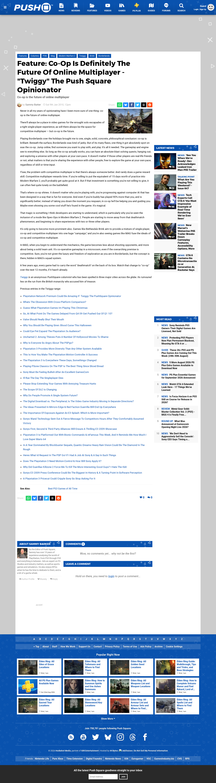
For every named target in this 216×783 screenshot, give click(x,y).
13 (172, 167)
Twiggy (24, 277)
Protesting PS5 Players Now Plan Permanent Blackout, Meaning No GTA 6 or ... (177, 340)
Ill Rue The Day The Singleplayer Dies (43, 377)
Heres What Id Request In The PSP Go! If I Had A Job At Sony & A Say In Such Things (69, 455)
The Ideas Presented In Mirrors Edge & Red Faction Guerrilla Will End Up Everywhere (69, 407)
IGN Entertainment (90, 750)
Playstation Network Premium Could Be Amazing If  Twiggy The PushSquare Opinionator (72, 296)
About (45, 646)
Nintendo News (113, 758)
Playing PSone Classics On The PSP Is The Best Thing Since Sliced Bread (63, 366)
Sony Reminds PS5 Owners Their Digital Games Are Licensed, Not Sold (178, 328)
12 (172, 188)
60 (172, 267)
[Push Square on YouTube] (83, 737)
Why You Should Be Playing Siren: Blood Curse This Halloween (57, 325)
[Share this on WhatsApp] (119, 104)
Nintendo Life (42, 758)
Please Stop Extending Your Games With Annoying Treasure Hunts (59, 383)
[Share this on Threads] (143, 104)
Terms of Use (130, 646)
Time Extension (74, 758)
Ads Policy (145, 646)
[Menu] (5, 7)
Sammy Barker (33, 104)
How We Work (68, 646)
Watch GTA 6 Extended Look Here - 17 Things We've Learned (177, 387)
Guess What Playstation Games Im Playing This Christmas (55, 307)
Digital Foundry (94, 758)
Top (37, 646)
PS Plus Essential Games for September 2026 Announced (178, 376)
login (111, 576)
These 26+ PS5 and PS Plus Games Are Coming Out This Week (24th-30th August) (179, 353)
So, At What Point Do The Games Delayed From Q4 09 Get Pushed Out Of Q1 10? (67, 313)
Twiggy (82, 56)
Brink (92, 56)
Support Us (84, 646)
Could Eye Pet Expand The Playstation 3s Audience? (52, 331)
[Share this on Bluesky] (125, 104)
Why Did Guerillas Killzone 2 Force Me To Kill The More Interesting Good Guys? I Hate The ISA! (75, 466)
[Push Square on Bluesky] (108, 737)
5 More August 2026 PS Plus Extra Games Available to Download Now (177, 365)
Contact (98, 646)
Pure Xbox (57, 758)
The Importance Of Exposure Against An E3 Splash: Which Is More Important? (66, 412)
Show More (107, 718)
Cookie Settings (174, 646)
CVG (179, 758)
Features (23, 56)
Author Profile (27, 579)
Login (196, 9)
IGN (126, 758)
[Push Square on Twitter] (95, 737)
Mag (53, 56)
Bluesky (43, 579)
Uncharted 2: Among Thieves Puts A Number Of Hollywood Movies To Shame (65, 336)
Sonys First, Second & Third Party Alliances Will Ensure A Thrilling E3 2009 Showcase (70, 428)
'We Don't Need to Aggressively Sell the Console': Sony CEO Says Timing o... (177, 436)
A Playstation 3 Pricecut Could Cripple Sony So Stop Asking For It (59, 478)
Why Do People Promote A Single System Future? (50, 395)
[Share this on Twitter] (137, 104)
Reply (55, 579)
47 (172, 237)
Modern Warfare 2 (67, 56)
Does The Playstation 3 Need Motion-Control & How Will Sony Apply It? (62, 461)
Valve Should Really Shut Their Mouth (43, 319)
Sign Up (203, 9)
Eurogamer (137, 758)
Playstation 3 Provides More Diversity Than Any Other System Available (62, 348)
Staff (54, 646)
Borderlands (104, 56)
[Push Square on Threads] (132, 737)
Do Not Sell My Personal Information (151, 750)
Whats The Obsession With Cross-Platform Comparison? (54, 301)
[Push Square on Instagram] (120, 737)
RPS (187, 758)
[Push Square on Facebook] (145, 737)
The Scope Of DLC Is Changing (40, 389)
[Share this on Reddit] (149, 104)
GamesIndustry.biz (164, 758)
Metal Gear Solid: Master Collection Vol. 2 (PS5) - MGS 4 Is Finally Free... (178, 411)
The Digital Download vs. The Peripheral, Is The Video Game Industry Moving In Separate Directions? (78, 401)
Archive (159, 646)
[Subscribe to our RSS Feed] (71, 737)
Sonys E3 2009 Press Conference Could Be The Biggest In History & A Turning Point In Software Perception (82, 472)
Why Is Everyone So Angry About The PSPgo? (48, 342)
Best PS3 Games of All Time (62, 488)
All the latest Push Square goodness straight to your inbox (108, 770)
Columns (35, 56)
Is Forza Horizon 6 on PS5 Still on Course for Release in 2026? (179, 399)
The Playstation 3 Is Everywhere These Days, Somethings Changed (60, 360)
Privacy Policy (112, 646)
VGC (148, 758)
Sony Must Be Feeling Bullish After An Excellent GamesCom (56, 372)
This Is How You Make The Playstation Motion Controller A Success (60, 354)
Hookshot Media (63, 750)
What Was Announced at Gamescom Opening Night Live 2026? (175, 424)
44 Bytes (114, 750)
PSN (45, 56)
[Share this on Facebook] (131, 104)
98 (172, 206)
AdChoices (127, 750)
